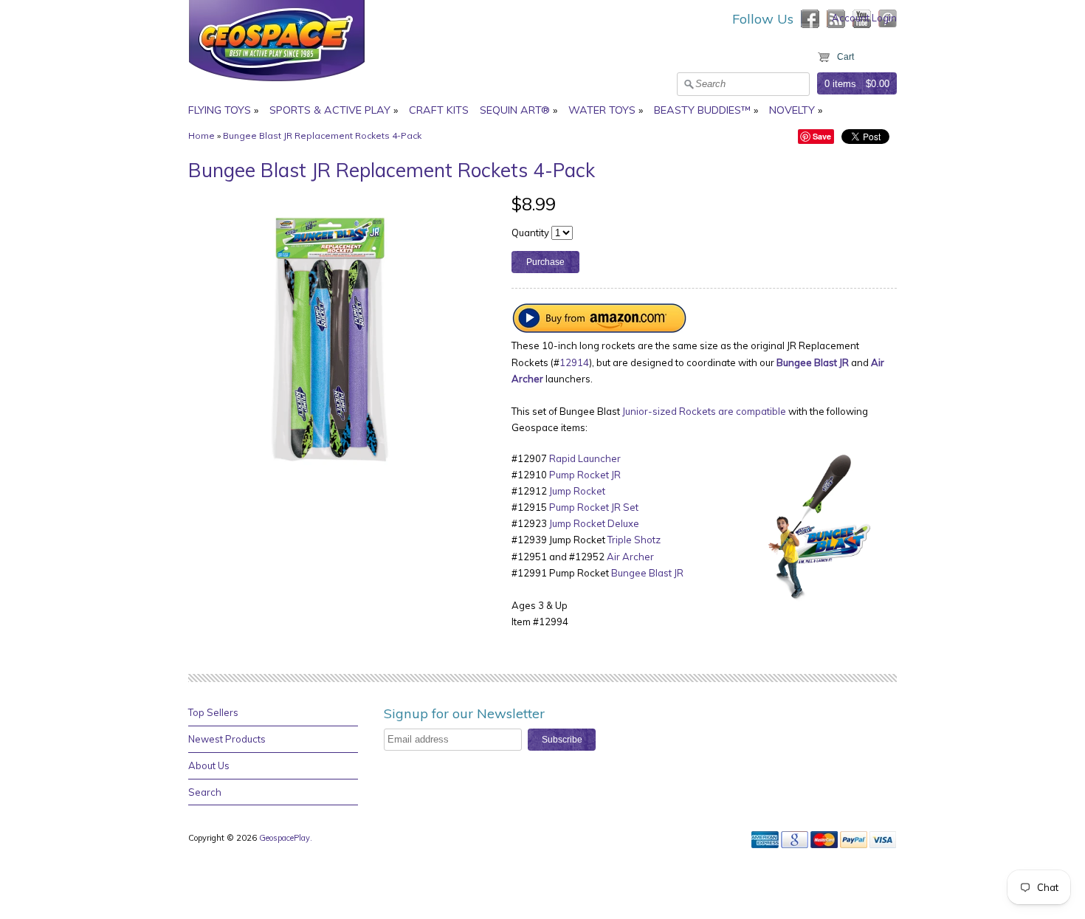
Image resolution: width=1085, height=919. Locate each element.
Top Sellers (213, 712)
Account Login (864, 18)
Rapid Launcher (585, 458)
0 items (840, 83)
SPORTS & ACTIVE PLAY (329, 110)
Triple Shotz (634, 539)
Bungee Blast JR (647, 573)
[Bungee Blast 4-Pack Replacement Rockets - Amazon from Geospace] (600, 329)
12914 (574, 362)
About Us (209, 765)
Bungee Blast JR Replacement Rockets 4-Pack (322, 135)
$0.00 (877, 83)
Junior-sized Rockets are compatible (704, 411)
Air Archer (630, 556)
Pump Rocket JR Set (593, 507)
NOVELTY (792, 110)
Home (201, 135)
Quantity (530, 232)
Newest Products (227, 739)
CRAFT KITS (439, 110)
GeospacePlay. (286, 838)
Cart (845, 57)
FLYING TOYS (219, 110)
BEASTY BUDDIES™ (702, 110)
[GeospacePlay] (276, 83)
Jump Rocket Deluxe (594, 523)
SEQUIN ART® (515, 110)
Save (822, 136)
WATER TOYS (602, 110)
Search (204, 792)
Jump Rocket (577, 491)
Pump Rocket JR (585, 475)
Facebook (810, 19)
